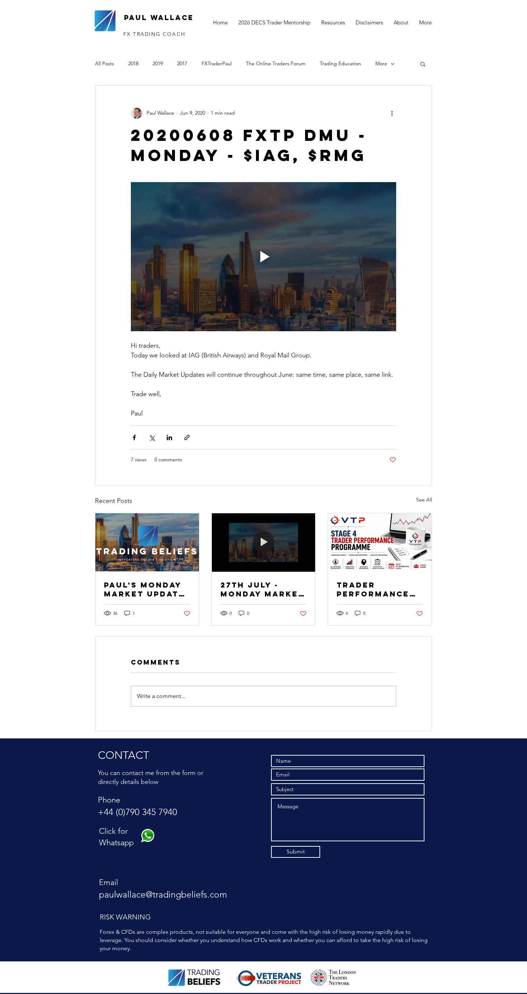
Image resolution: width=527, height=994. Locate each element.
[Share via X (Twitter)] (151, 437)
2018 (133, 63)
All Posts (104, 63)
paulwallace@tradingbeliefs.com (163, 894)
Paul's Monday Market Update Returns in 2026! (144, 589)
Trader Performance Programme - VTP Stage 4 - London (373, 589)
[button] (422, 64)
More (381, 63)
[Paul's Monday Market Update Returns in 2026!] (147, 542)
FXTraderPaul (216, 63)
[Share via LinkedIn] (169, 437)
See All (424, 499)
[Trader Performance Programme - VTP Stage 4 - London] (380, 542)
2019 (158, 63)
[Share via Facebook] (134, 437)
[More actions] (392, 113)
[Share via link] (187, 437)
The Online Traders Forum (275, 63)
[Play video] (263, 256)
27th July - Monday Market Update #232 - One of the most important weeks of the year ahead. (262, 589)
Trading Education (340, 63)
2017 (182, 63)
